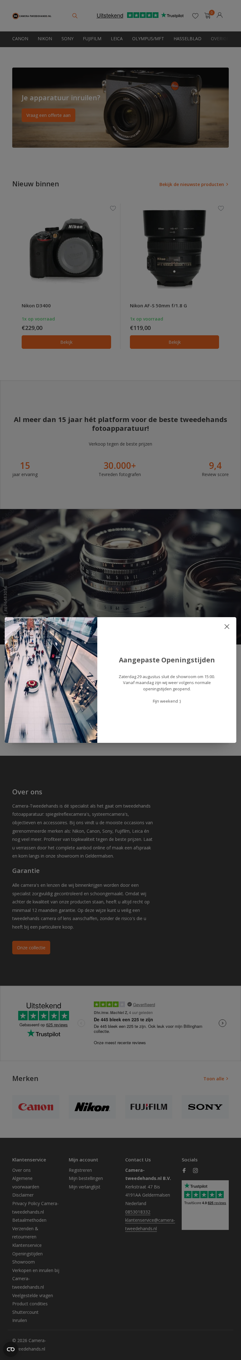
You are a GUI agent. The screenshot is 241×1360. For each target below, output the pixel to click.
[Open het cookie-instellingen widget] (10, 1349)
